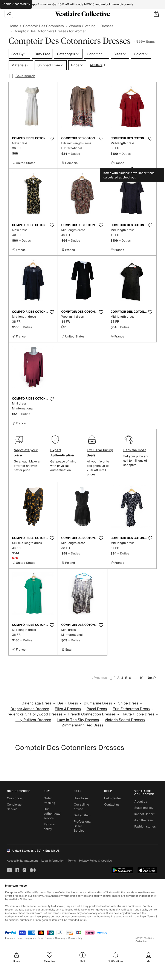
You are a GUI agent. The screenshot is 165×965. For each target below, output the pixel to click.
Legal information (52, 861)
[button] (156, 14)
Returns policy (49, 826)
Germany (60, 938)
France (9, 938)
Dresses (106, 25)
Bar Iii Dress (67, 703)
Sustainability (143, 808)
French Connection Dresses (92, 714)
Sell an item (82, 815)
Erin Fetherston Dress (131, 709)
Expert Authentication (62, 452)
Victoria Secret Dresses (125, 720)
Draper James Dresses (30, 709)
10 (141, 677)
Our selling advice (81, 806)
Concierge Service (14, 806)
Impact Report (144, 814)
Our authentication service (54, 813)
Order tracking (49, 800)
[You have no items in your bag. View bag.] (156, 14)
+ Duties (74, 153)
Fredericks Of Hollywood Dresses (34, 714)
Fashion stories (145, 826)
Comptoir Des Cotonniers (43, 25)
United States (44, 938)
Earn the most (134, 450)
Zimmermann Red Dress (82, 725)
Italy (80, 938)
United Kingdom (25, 938)
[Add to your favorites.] (51, 138)
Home (13, 25)
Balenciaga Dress (37, 703)
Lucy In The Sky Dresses (78, 720)
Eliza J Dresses (68, 709)
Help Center (112, 798)
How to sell (81, 798)
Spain (71, 938)
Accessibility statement (22, 861)
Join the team (144, 820)
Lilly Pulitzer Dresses (33, 720)
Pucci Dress (97, 709)
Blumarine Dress (98, 703)
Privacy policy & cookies (95, 861)
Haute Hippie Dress (137, 714)
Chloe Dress (128, 703)
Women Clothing (82, 25)
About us (140, 801)
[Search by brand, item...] (8, 14)
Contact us (111, 804)
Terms (72, 861)
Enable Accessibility (16, 4)
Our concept (15, 798)
